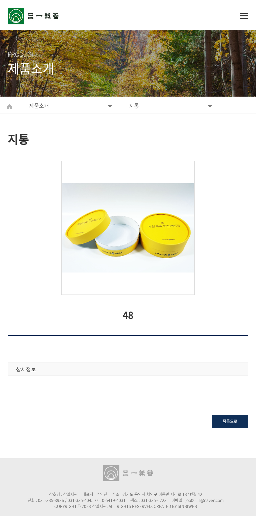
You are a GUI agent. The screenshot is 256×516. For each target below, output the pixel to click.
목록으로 (230, 421)
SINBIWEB (187, 506)
